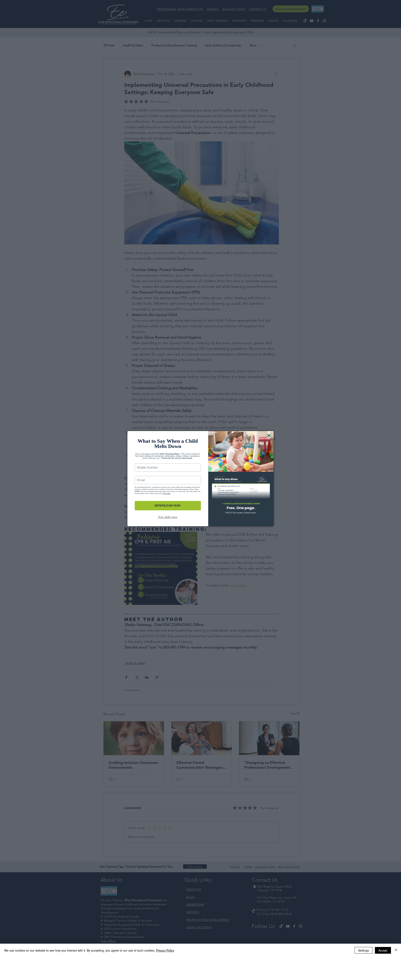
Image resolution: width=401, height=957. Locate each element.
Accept (382, 950)
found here (166, 493)
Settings (363, 950)
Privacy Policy (165, 950)
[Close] (395, 950)
